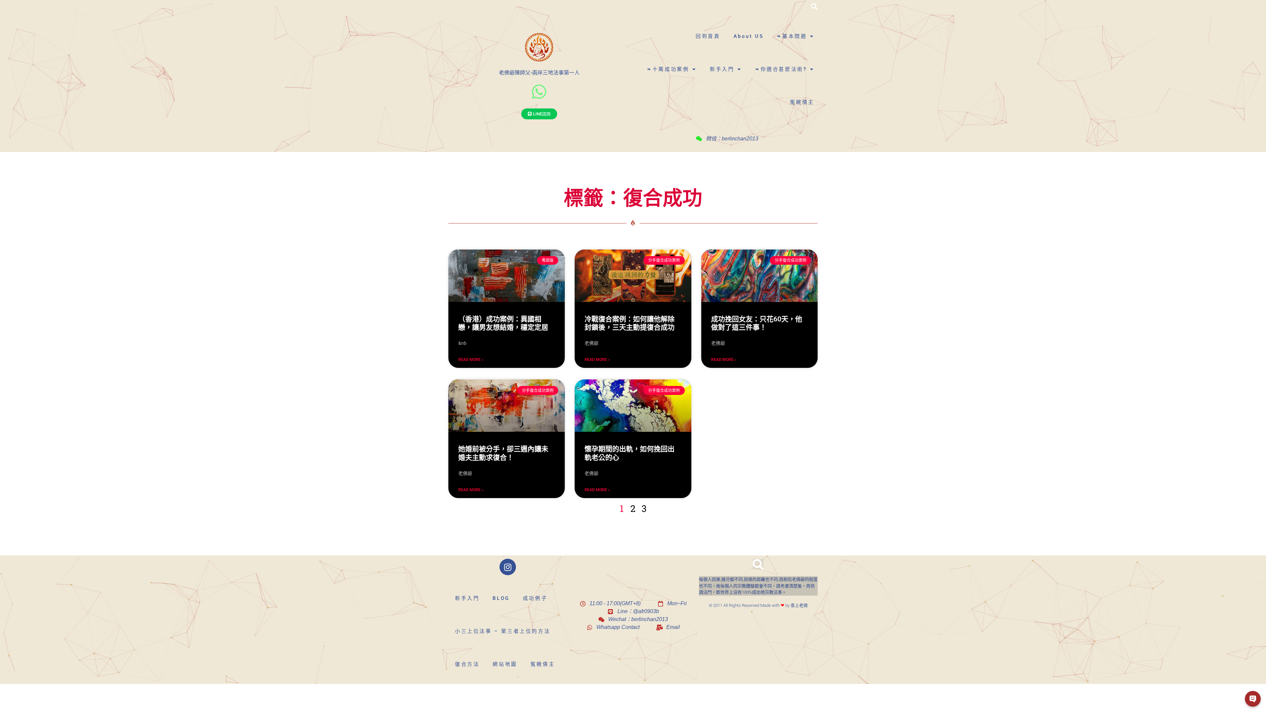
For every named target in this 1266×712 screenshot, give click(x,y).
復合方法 (467, 664)
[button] (814, 6)
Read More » (471, 359)
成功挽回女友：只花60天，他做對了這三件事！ (756, 323)
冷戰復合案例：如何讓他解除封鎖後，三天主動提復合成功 (630, 323)
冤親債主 (802, 102)
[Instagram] (507, 567)
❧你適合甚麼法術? (781, 69)
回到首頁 (708, 36)
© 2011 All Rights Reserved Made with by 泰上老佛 (758, 605)
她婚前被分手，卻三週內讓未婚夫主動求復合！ (503, 453)
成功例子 (535, 598)
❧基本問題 (792, 36)
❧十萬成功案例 (668, 69)
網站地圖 (505, 664)
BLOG (501, 598)
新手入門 (722, 69)
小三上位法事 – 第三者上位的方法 (502, 631)
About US (749, 36)
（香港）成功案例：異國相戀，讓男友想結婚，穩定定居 (503, 323)
